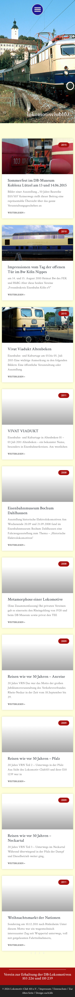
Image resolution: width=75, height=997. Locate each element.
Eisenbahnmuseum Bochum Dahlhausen (31, 511)
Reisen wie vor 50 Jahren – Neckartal (29, 838)
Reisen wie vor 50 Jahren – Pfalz (34, 758)
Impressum (45, 989)
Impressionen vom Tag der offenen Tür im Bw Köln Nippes (36, 269)
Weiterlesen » (16, 212)
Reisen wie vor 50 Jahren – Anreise (36, 676)
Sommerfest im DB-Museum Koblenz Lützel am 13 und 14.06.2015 (37, 183)
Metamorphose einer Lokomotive (35, 599)
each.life (48, 993)
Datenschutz (60, 989)
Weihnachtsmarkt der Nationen (34, 917)
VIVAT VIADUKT (23, 431)
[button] (37, 9)
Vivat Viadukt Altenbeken (30, 349)
